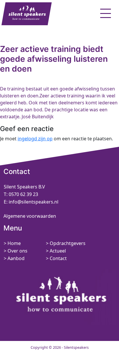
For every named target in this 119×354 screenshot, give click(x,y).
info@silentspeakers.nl (33, 202)
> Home (12, 243)
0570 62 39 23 (23, 194)
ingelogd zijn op (35, 138)
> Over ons (15, 251)
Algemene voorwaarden (29, 216)
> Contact (56, 258)
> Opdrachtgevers (65, 243)
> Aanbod (14, 258)
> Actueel (56, 251)
